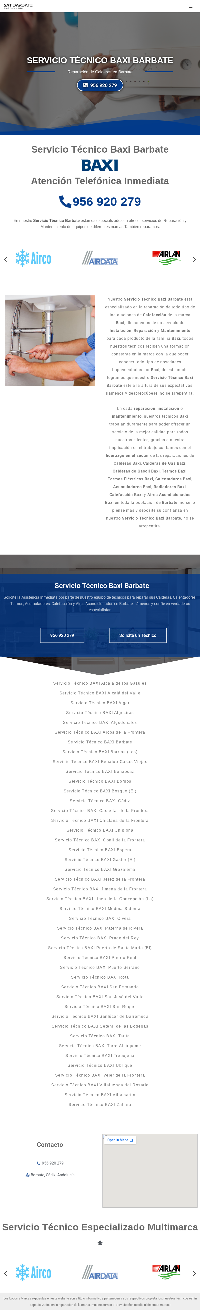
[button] (5, 259)
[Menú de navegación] (190, 6)
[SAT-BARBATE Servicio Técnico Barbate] (18, 6)
